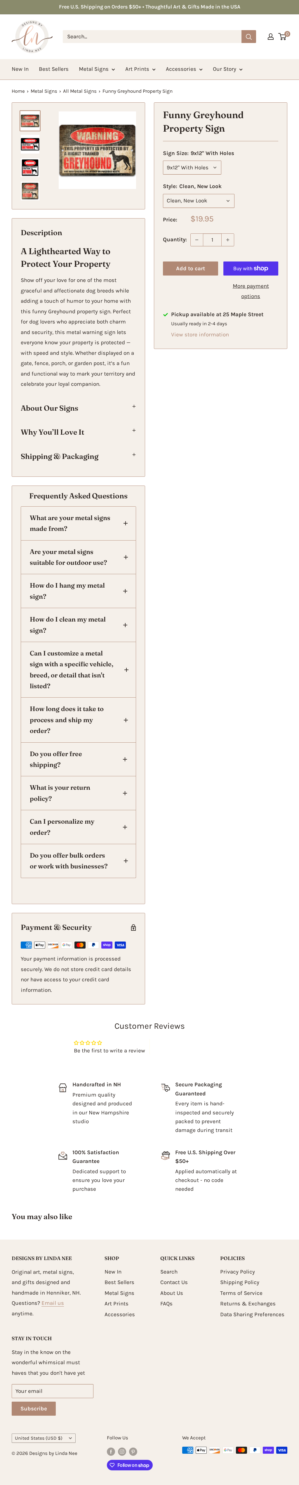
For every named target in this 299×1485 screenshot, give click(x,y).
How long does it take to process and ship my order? (67, 720)
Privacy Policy (237, 1272)
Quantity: (175, 239)
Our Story (224, 69)
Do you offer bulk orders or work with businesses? (69, 860)
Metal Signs (94, 69)
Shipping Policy (239, 1282)
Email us (52, 1303)
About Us (171, 1293)
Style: (192, 186)
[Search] (248, 36)
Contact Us (174, 1282)
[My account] (271, 36)
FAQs (166, 1303)
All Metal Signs (80, 91)
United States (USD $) (38, 1438)
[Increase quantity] (228, 240)
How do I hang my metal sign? (67, 590)
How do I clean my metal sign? (68, 624)
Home (18, 91)
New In (20, 69)
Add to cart (190, 268)
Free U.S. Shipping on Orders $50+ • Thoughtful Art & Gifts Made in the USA (149, 7)
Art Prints (137, 69)
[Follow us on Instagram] (122, 1451)
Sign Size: (198, 153)
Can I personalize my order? (62, 826)
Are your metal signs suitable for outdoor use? (68, 557)
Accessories (181, 69)
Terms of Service (241, 1293)
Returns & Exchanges (248, 1303)
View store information (200, 334)
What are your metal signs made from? (70, 523)
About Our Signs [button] (49, 408)
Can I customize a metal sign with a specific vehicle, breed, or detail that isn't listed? (71, 669)
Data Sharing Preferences (252, 1314)
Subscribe (33, 1408)
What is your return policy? (60, 792)
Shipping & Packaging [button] (59, 456)
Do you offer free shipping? (56, 759)
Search (169, 1272)
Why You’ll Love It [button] (52, 432)
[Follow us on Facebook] (111, 1451)
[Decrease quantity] (197, 240)
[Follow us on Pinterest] (133, 1451)
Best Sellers (54, 69)
